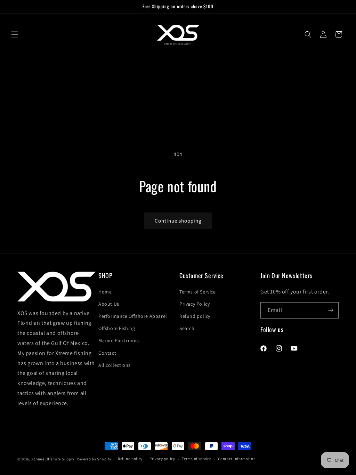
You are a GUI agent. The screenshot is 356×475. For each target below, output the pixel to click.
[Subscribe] (330, 310)
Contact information (237, 458)
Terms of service (196, 458)
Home (105, 292)
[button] (14, 34)
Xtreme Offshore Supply (53, 459)
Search (187, 328)
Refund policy (194, 316)
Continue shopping (178, 220)
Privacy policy (162, 458)
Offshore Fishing (116, 328)
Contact (107, 353)
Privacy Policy (194, 304)
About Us (108, 304)
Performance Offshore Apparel (132, 316)
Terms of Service (197, 292)
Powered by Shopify (93, 459)
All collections (114, 365)
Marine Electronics (119, 340)
